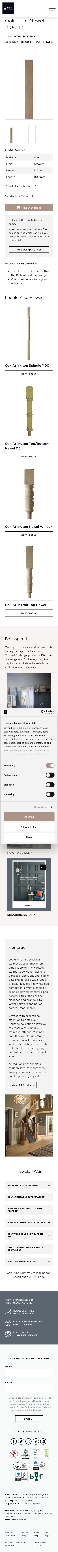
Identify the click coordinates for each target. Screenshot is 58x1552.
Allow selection (29, 827)
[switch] (50, 775)
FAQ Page (38, 1276)
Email (9, 1382)
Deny (29, 837)
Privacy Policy (19, 1401)
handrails (36, 991)
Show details (41, 807)
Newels (48, 41)
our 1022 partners (23, 727)
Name (8, 1366)
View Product (29, 373)
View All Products (22, 1084)
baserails (14, 995)
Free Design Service (29, 249)
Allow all (29, 816)
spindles (14, 991)
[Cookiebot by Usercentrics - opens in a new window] (41, 712)
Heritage (25, 41)
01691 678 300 (29, 1431)
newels (24, 991)
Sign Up (29, 1418)
